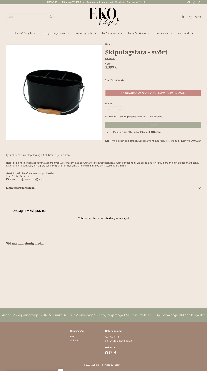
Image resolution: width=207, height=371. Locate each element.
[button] (153, 93)
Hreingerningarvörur (54, 33)
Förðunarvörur (111, 33)
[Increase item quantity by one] (120, 109)
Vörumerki (184, 33)
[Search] (51, 16)
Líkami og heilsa (84, 33)
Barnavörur (163, 33)
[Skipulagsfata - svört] (21, 274)
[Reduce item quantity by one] (108, 109)
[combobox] (30, 16)
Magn (108, 103)
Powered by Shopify (111, 364)
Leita (72, 336)
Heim (107, 44)
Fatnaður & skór (137, 33)
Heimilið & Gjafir (23, 33)
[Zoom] (54, 92)
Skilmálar (75, 340)
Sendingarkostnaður (130, 116)
